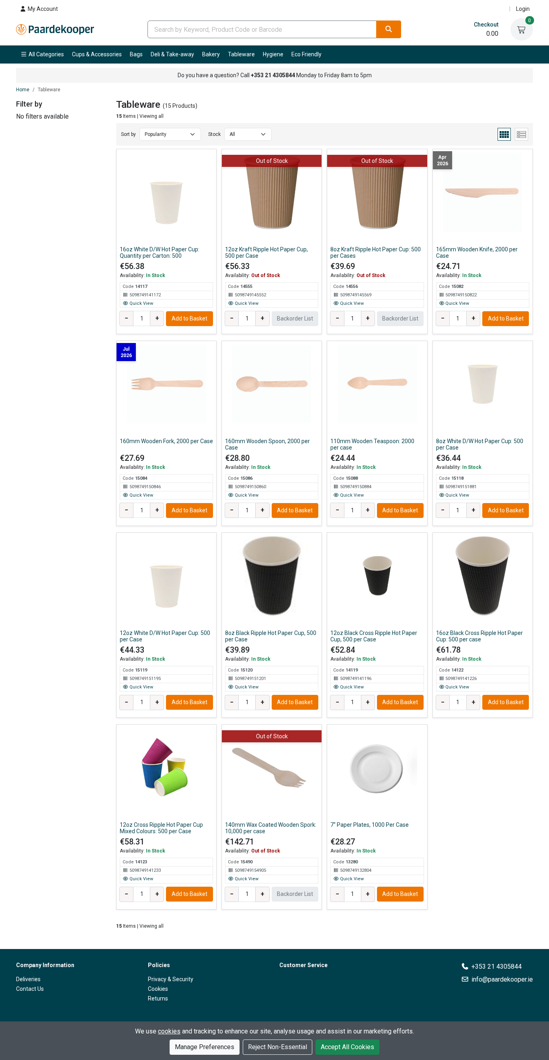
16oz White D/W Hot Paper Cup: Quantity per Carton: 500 (159, 252)
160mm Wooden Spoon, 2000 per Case (267, 444)
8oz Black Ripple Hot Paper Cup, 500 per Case (270, 636)
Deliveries (28, 979)
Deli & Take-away (172, 54)
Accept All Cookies (347, 1047)
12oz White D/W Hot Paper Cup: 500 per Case (165, 636)
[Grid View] (504, 134)
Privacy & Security (170, 979)
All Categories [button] (45, 54)
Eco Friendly (306, 54)
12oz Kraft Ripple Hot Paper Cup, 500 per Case (266, 252)
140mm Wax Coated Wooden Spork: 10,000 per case (270, 828)
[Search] (388, 29)
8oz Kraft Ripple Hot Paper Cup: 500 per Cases (375, 252)
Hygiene (273, 54)
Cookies (158, 989)
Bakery (211, 54)
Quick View (140, 303)
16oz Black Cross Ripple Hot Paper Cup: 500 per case (479, 636)
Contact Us (30, 989)
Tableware (241, 54)
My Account (42, 9)
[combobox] (262, 29)
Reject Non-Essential (277, 1047)
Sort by (128, 134)
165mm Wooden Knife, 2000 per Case (477, 252)
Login (523, 9)
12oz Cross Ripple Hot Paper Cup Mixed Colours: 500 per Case (161, 828)
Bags (136, 54)
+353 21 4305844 (496, 966)
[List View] (521, 134)
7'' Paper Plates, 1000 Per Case (369, 825)
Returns (158, 998)
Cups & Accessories (97, 54)
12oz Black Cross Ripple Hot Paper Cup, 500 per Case (373, 636)
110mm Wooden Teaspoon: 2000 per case (372, 444)
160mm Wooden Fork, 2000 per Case (166, 441)
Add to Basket (189, 318)
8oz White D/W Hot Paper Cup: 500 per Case (479, 444)
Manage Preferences (204, 1047)
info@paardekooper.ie (502, 979)
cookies (169, 1031)
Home (22, 89)
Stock (214, 134)
